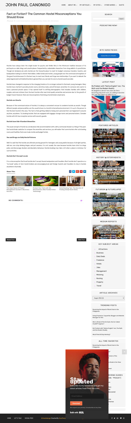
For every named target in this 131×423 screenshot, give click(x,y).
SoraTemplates (64, 418)
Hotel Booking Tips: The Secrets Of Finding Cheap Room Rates (71, 188)
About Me (72, 5)
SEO (49, 21)
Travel (99, 286)
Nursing (100, 278)
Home (64, 5)
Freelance (100, 260)
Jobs (98, 267)
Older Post (81, 240)
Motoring (100, 275)
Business (100, 253)
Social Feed (29, 418)
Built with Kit (77, 412)
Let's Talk (17, 418)
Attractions (103, 249)
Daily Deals (101, 256)
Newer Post (11, 240)
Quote (121, 5)
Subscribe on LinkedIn (108, 56)
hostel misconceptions (23, 21)
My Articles (85, 5)
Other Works (109, 5)
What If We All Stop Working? (101, 334)
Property (100, 282)
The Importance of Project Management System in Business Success (18, 189)
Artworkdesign (46, 418)
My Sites (97, 5)
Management (102, 271)
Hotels (45, 21)
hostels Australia (36, 21)
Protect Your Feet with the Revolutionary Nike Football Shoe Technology (44, 189)
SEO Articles (55, 21)
